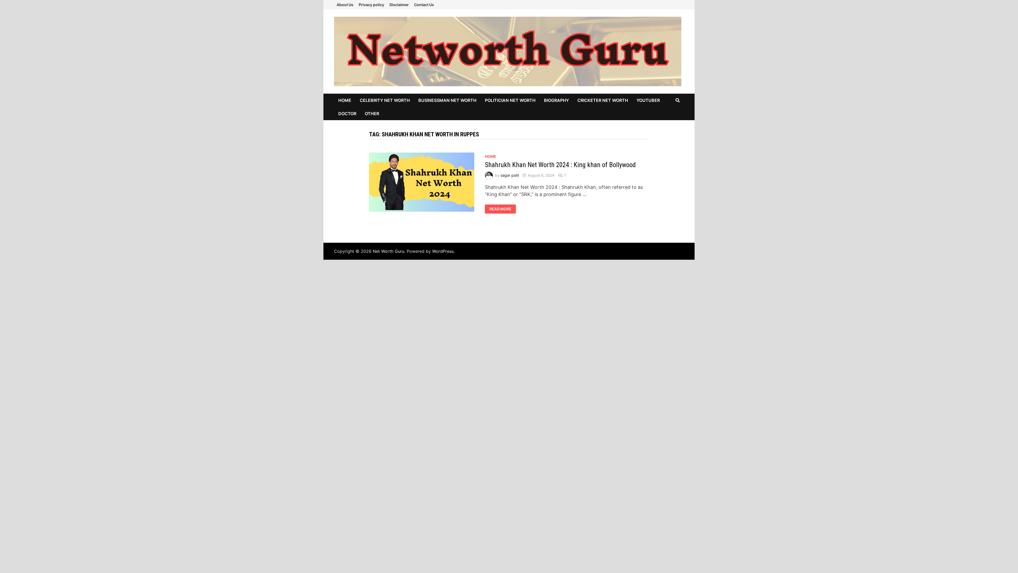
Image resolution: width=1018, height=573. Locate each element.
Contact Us (424, 4)
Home (344, 100)
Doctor (347, 113)
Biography (556, 100)
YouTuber (648, 100)
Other (372, 113)
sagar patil (510, 175)
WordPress (443, 251)
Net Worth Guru (388, 251)
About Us (345, 4)
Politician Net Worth (510, 100)
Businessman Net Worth (447, 100)
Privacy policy (371, 4)
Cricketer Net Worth (602, 100)
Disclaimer (399, 4)
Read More (501, 209)
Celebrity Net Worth (385, 100)
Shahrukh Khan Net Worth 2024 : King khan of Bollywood (560, 165)
